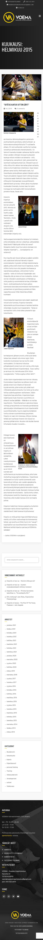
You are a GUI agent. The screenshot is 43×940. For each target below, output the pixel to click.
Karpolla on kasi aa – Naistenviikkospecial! (21, 581)
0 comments (21, 109)
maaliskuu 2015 (12, 713)
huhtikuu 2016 (11, 694)
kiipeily (9, 760)
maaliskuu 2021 (12, 644)
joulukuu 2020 (11, 656)
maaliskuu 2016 (12, 698)
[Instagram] (8, 896)
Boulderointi (11, 752)
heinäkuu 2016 (11, 690)
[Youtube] (18, 896)
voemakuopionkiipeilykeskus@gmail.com (21, 5)
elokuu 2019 (11, 671)
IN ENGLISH (21, 8)
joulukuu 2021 (11, 625)
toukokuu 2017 (11, 682)
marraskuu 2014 (12, 724)
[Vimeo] (13, 896)
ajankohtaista (7, 836)
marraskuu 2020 (12, 660)
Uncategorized (11, 779)
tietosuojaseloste (21, 933)
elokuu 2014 (11, 732)
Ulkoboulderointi (12, 775)
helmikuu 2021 (11, 648)
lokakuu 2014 (11, 728)
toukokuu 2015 (11, 709)
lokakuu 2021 (11, 629)
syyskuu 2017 (11, 679)
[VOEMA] (18, 17)
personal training (12, 767)
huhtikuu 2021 (11, 641)
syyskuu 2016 (11, 686)
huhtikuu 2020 (11, 667)
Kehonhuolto (11, 756)
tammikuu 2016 (12, 702)
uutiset (9, 783)
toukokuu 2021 (11, 637)
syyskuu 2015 (11, 705)
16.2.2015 (9, 109)
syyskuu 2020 (11, 663)
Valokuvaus (10, 786)
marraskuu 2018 (12, 675)
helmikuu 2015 (11, 717)
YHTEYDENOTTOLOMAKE (14, 1)
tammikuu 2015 (12, 721)
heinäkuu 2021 (11, 633)
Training (9, 771)
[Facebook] (4, 896)
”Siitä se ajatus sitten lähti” (16, 104)
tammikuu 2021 (12, 652)
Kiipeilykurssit (11, 763)
